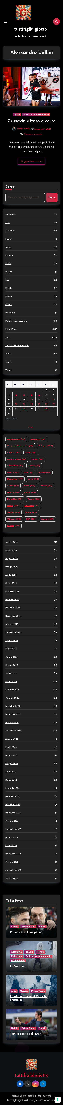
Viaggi (8, 370)
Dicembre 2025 (12, 608)
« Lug (30, 427)
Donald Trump (16, 459)
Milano (46, 486)
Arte (7, 222)
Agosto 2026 (11, 542)
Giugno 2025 (11, 657)
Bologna (46, 446)
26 (24, 409)
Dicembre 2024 (12, 706)
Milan (29, 486)
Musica (8, 304)
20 (31, 404)
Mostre (8, 296)
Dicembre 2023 (12, 804)
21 (39, 404)
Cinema (9, 255)
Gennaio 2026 (12, 599)
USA (30, 519)
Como (30, 452)
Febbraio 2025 (12, 690)
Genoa (34, 466)
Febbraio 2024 (12, 788)
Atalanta (38, 439)
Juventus (15, 479)
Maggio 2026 (11, 567)
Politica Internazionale (16, 321)
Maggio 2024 (11, 763)
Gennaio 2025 (12, 698)
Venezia (47, 519)
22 (46, 404)
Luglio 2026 (11, 550)
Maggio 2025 (11, 665)
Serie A (13, 512)
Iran (28, 472)
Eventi (8, 263)
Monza (13, 492)
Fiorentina (15, 466)
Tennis (8, 362)
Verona (13, 526)
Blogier (34, 1100)
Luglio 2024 (11, 747)
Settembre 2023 (13, 829)
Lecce (13, 486)
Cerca (10, 186)
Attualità (9, 231)
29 (46, 409)
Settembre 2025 (13, 632)
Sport (17, 114)
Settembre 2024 (13, 731)
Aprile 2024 (11, 772)
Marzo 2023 (11, 845)
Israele (8, 272)
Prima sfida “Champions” (26, 932)
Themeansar (48, 1100)
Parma (34, 499)
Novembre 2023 (13, 813)
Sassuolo (32, 506)
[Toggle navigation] (5, 22)
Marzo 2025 (11, 681)
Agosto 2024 (11, 739)
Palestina (10, 313)
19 (24, 404)
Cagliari (13, 452)
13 (32, 399)
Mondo (8, 288)
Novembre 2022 (13, 854)
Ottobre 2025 (11, 624)
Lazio (33, 479)
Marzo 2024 (11, 780)
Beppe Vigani (23, 128)
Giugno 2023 (11, 837)
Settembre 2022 (13, 870)
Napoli (30, 492)
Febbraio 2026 (12, 591)
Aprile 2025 (11, 673)
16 (54, 399)
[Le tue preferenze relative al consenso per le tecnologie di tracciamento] (58, 1100)
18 (16, 404)
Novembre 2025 (13, 616)
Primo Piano (11, 329)
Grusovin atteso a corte (31, 121)
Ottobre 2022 (11, 862)
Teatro (8, 354)
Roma (13, 506)
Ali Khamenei (16, 439)
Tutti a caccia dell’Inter (25, 1034)
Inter (13, 472)
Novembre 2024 (13, 714)
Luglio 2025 (11, 649)
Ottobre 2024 (11, 722)
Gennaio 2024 (12, 796)
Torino (31, 512)
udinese (14, 519)
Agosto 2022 (11, 878)
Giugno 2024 (11, 755)
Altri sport (10, 214)
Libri (7, 280)
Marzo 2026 (11, 583)
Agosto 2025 (11, 640)
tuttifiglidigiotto (30, 29)
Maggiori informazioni (31, 161)
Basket (8, 239)
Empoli (37, 459)
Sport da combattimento (36, 114)
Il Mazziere (17, 966)
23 (54, 404)
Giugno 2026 (11, 558)
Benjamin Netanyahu (20, 446)
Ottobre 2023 (11, 821)
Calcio (8, 247)
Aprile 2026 (11, 575)
